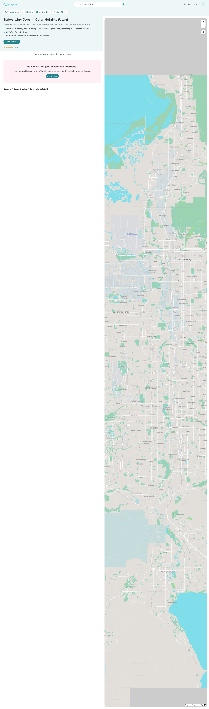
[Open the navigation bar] (203, 4)
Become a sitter (191, 4)
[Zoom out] (203, 26)
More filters (61, 12)
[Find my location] (203, 32)
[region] (155, 362)
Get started (52, 76)
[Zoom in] (203, 22)
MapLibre (188, 705)
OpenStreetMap (198, 705)
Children (28, 12)
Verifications (44, 12)
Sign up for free (12, 42)
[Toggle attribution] (205, 705)
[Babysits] (10, 4)
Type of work (13, 12)
